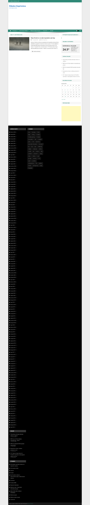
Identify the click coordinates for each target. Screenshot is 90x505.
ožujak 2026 (13, 141)
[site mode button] (77, 30)
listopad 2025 (13, 152)
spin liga (29, 158)
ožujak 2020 (13, 293)
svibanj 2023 (13, 207)
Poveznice (15, 30)
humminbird (30, 139)
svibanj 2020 (13, 288)
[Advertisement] (45, 20)
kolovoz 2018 (13, 327)
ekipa (29, 134)
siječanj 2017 (13, 370)
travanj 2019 (13, 313)
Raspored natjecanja (14, 485)
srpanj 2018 (13, 329)
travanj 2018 (13, 336)
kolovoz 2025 (13, 157)
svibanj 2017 (13, 361)
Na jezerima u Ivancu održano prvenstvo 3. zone (71, 72)
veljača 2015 (13, 422)
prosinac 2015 (13, 399)
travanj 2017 (13, 363)
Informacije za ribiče (24, 30)
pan (33, 151)
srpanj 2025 (13, 159)
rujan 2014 (13, 427)
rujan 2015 (13, 406)
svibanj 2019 (13, 311)
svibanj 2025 (13, 161)
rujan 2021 (13, 252)
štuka (41, 165)
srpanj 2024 (13, 177)
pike (42, 151)
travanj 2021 (13, 263)
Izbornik (12, 470)
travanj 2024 (13, 184)
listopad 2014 (13, 424)
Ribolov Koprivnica (17, 6)
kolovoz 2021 (13, 254)
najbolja (29, 148)
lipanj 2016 (13, 386)
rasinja (41, 153)
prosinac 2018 (13, 320)
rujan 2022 (13, 225)
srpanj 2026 (13, 134)
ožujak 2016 (13, 393)
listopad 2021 (13, 250)
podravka (30, 153)
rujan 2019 (13, 302)
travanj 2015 (13, 418)
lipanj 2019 (13, 309)
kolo (33, 141)
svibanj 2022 (13, 234)
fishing (33, 134)
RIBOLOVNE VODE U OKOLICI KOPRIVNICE (16, 492)
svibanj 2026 (13, 136)
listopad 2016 (13, 377)
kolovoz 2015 (13, 408)
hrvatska (38, 134)
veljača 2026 (13, 143)
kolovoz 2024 (13, 175)
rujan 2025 (13, 154)
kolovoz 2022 (13, 227)
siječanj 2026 (13, 145)
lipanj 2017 (13, 359)
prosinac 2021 (13, 245)
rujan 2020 (13, 279)
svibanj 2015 (13, 415)
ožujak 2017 (13, 365)
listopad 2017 (13, 349)
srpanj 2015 (13, 411)
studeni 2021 (13, 247)
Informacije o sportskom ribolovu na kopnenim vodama (17, 465)
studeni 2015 (13, 402)
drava (38, 132)
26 (65, 96)
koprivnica (38, 141)
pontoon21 (36, 153)
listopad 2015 (13, 404)
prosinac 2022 (13, 218)
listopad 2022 (13, 222)
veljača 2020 (13, 295)
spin (38, 156)
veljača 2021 (13, 268)
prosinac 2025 (13, 148)
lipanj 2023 (13, 204)
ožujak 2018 (13, 338)
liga (32, 146)
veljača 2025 (13, 163)
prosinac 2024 (13, 166)
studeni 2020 (13, 275)
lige (35, 146)
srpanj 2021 (13, 256)
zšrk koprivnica (31, 163)
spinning (34, 158)
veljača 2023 (13, 213)
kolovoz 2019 (13, 304)
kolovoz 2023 (13, 200)
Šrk (36, 163)
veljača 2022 (13, 241)
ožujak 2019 (13, 315)
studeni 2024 (13, 168)
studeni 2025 (13, 150)
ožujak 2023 (13, 211)
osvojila (29, 151)
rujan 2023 (13, 197)
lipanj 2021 (13, 259)
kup (29, 146)
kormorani (41, 144)
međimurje (40, 146)
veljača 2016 (13, 395)
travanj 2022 (13, 236)
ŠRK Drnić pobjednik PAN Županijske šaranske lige (71, 68)
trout (39, 158)
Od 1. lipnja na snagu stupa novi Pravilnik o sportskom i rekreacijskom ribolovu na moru (71, 76)
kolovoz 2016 (13, 381)
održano (40, 148)
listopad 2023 (13, 195)
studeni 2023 (13, 193)
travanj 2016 (13, 390)
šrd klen (29, 165)
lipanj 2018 (13, 331)
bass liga (33, 132)
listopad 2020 (13, 277)
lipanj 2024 (13, 179)
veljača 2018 (13, 340)
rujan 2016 (13, 379)
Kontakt (51, 30)
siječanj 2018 (13, 343)
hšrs (35, 139)
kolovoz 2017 (13, 354)
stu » (64, 99)
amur (29, 132)
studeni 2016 (13, 374)
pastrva (37, 151)
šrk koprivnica (35, 165)
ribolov (29, 156)
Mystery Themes (30, 503)
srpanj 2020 (13, 284)
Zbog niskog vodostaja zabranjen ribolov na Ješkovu (71, 60)
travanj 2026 (13, 138)
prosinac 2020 (13, 272)
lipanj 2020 (13, 286)
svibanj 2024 (13, 182)
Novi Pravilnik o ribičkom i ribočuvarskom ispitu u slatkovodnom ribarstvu (18, 477)
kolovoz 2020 (13, 281)
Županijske (30, 168)
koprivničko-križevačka (32, 144)
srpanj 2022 (13, 229)
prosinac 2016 (13, 372)
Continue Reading (36, 51)
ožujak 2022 (13, 238)
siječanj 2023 (13, 216)
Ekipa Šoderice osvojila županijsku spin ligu (43, 38)
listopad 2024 (13, 170)
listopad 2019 (13, 300)
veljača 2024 (13, 188)
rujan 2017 (13, 352)
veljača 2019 (13, 318)
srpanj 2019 (13, 306)
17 (79, 92)
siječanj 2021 (13, 270)
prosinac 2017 (13, 345)
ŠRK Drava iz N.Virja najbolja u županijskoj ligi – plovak (72, 64)
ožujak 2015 (13, 420)
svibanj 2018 (13, 334)
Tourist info (45, 30)
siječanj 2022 (13, 243)
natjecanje (35, 148)
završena (34, 160)
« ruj (62, 99)
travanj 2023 (13, 209)
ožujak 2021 (13, 265)
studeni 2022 (13, 220)
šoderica (40, 163)
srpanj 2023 (13, 202)
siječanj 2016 (13, 397)
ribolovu (34, 156)
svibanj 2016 (13, 388)
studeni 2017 (13, 347)
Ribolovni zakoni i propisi (35, 30)
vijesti (29, 160)
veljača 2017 (13, 368)
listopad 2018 (13, 322)
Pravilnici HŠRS (13, 482)
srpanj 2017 (13, 356)
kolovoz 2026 (13, 132)
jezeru (29, 141)
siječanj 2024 (13, 191)
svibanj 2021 (13, 261)
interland (40, 139)
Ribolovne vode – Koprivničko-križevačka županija (16, 488)
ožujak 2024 (13, 186)
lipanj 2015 (13, 413)
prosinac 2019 (13, 297)
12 (65, 92)
